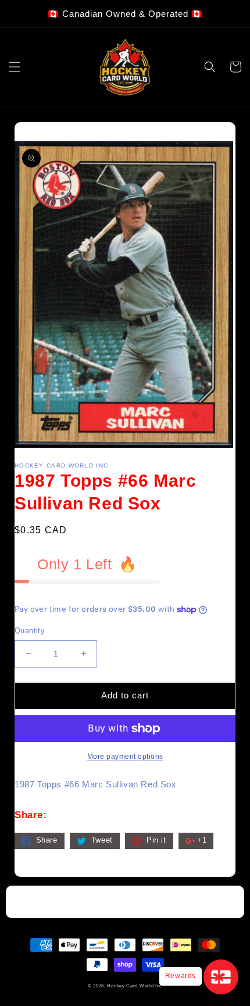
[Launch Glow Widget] (220, 976)
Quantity (30, 630)
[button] (14, 67)
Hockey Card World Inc (134, 986)
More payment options (125, 756)
